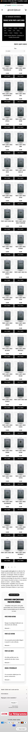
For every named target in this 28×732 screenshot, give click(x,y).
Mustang (16, 32)
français (13, 702)
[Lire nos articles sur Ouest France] (4, 713)
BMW (5, 28)
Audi (5, 30)
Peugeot (10, 28)
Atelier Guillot (16, 719)
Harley (18, 30)
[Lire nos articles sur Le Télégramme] (18, 713)
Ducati (11, 32)
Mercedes (21, 28)
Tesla (21, 32)
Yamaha (5, 32)
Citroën (9, 30)
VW (14, 30)
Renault (15, 28)
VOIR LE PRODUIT (7, 76)
